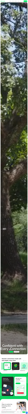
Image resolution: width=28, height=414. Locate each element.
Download (25, 1)
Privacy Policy (8, 412)
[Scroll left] (23, 360)
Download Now (18, 383)
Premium (13, 1)
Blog (18, 1)
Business (16, 1)
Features (10, 1)
